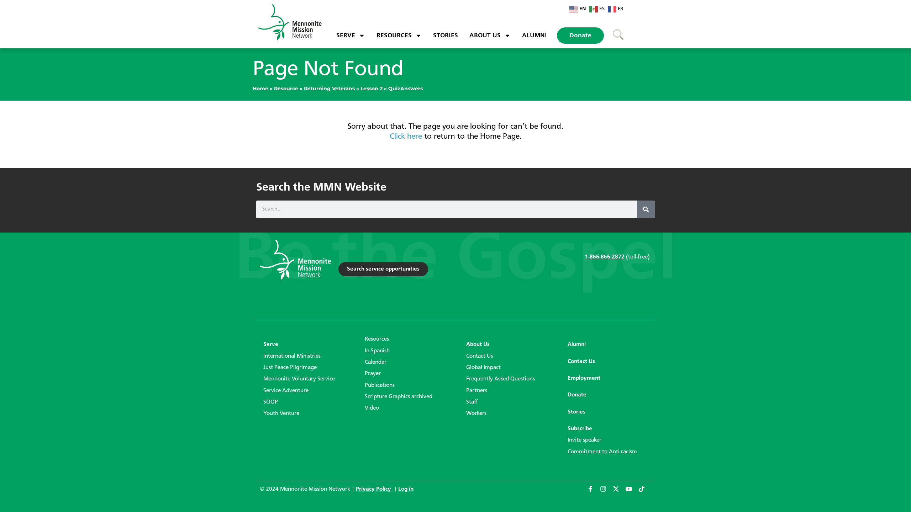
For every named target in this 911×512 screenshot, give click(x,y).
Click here (406, 136)
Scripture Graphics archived (398, 397)
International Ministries (292, 356)
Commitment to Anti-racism (602, 452)
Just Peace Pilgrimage (290, 367)
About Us (485, 35)
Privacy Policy (374, 489)
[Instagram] (606, 492)
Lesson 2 (371, 88)
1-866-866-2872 (605, 257)
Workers (476, 413)
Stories (445, 35)
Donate (580, 35)
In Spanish (377, 351)
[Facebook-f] (593, 492)
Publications (380, 385)
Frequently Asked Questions (500, 379)
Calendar (375, 362)
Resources (394, 35)
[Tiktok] (644, 492)
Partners (476, 391)
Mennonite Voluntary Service (299, 379)
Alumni (534, 35)
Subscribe (580, 429)
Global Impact (483, 367)
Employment (584, 378)
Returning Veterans (329, 88)
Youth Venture (281, 413)
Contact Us (479, 356)
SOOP (270, 402)
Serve (345, 35)
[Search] (646, 209)
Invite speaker (584, 440)
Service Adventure (286, 391)
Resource (286, 88)
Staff (472, 402)
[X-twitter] (619, 492)
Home (260, 88)
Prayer (373, 374)
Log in (406, 489)
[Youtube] (632, 492)
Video (372, 408)
